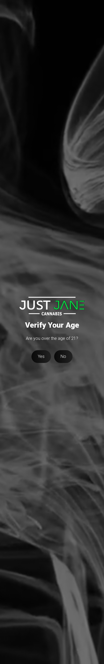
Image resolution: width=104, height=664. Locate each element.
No (63, 356)
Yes (41, 356)
